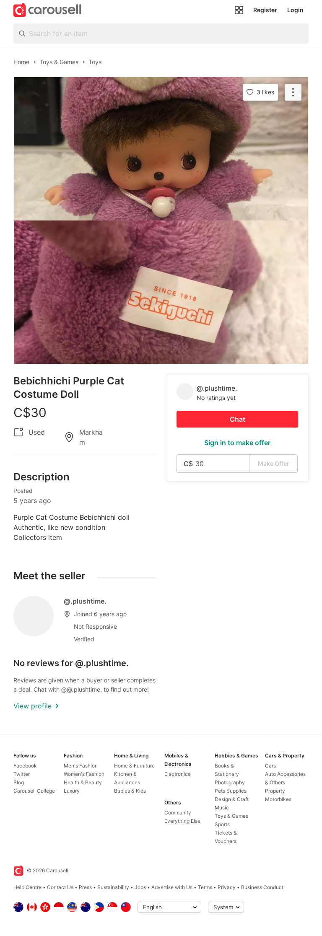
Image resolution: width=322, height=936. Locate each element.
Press (85, 887)
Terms (205, 887)
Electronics (177, 774)
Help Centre (27, 887)
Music (222, 807)
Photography (230, 782)
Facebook (25, 765)
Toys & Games (231, 816)
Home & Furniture (134, 765)
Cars (270, 765)
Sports (222, 824)
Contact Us (60, 887)
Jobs (140, 887)
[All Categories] (239, 10)
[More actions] (293, 92)
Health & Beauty (83, 782)
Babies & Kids (130, 791)
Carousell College (34, 791)
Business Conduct (262, 887)
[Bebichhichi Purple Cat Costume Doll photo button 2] (161, 292)
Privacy (227, 887)
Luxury (72, 791)
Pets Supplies (231, 791)
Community (177, 812)
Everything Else (182, 821)
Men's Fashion (81, 765)
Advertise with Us (171, 887)
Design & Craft (232, 799)
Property (275, 791)
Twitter (21, 774)
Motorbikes (278, 799)
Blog (18, 782)
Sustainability (113, 887)
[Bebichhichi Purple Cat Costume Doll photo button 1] (161, 148)
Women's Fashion (84, 774)
